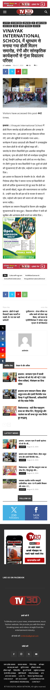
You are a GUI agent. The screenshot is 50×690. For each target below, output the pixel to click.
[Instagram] (21, 654)
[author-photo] (25, 346)
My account (21, 679)
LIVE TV (22, 676)
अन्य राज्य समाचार (10, 676)
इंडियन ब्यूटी (7, 670)
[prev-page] (4, 424)
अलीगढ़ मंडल (26, 23)
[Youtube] (36, 654)
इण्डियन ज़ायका (36, 667)
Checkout (8, 679)
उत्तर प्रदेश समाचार (16, 23)
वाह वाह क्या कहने (12, 667)
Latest (6, 23)
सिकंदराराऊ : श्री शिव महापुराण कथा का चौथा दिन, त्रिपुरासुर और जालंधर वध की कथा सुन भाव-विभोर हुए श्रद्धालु (32, 412)
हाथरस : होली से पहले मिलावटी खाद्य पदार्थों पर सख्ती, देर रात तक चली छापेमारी (11, 315)
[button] (4, 12)
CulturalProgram (15, 275)
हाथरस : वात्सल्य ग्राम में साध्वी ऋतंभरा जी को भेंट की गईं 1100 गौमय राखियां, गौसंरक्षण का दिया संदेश (32, 379)
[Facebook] (5, 71)
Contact (36, 682)
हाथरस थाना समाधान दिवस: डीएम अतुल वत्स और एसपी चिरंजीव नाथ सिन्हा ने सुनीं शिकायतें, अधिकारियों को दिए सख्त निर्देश (32, 395)
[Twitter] (12, 71)
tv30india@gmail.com (29, 636)
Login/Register (37, 679)
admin (8, 65)
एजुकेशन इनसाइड (41, 23)
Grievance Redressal (19, 682)
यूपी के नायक (25, 667)
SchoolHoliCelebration (12, 279)
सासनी (21, 26)
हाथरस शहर (36, 26)
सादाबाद (15, 26)
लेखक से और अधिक (23, 365)
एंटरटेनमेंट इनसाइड (10, 673)
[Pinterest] (18, 71)
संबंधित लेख (8, 365)
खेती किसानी (22, 673)
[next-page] (9, 424)
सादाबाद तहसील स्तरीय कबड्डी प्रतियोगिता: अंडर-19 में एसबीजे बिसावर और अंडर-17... (33, 483)
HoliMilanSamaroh (32, 275)
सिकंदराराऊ (28, 26)
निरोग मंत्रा (33, 664)
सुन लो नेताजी (27, 670)
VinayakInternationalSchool (34, 279)
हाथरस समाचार (7, 26)
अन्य (33, 23)
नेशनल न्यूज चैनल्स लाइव (35, 676)
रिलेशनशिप (16, 670)
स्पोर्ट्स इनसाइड (33, 673)
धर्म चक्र (41, 664)
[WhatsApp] (25, 71)
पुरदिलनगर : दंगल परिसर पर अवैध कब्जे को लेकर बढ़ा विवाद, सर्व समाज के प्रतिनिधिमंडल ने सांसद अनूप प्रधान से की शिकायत (36, 317)
